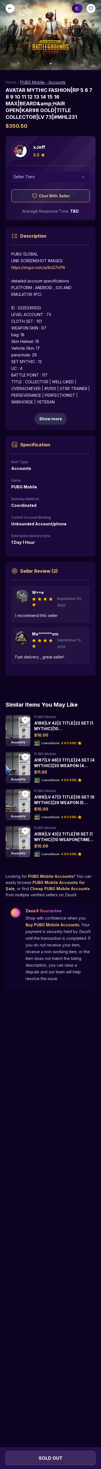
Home (11, 82)
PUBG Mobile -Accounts (43, 82)
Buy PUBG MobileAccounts (52, 924)
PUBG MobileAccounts (51, 876)
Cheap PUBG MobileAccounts (60, 888)
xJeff (39, 147)
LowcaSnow (50, 743)
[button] (50, 35)
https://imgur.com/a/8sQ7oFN (38, 267)
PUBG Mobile (45, 717)
